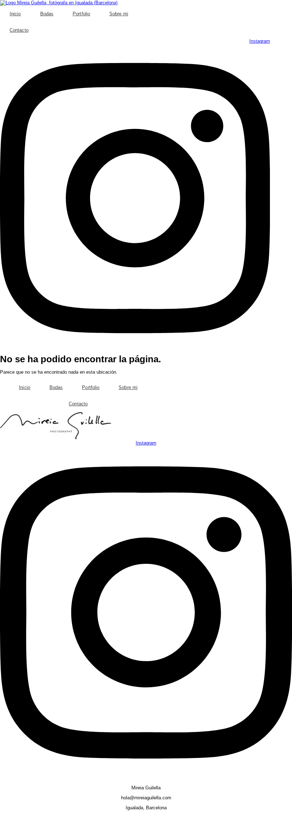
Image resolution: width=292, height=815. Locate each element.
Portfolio (81, 13)
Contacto (19, 30)
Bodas (47, 13)
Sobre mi (118, 13)
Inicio (15, 13)
